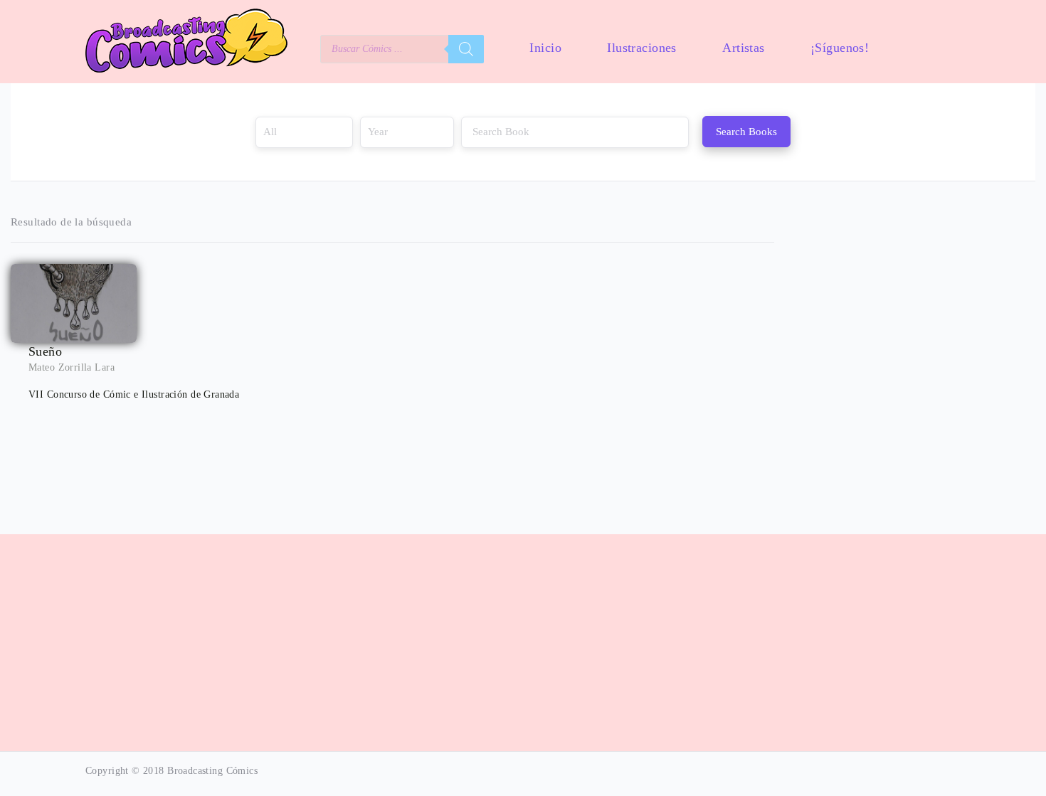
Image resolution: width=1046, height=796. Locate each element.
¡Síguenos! (839, 48)
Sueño (45, 351)
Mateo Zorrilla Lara (71, 367)
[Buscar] (466, 49)
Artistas (743, 48)
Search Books (746, 131)
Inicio (545, 48)
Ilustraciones (641, 48)
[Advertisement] (523, 635)
